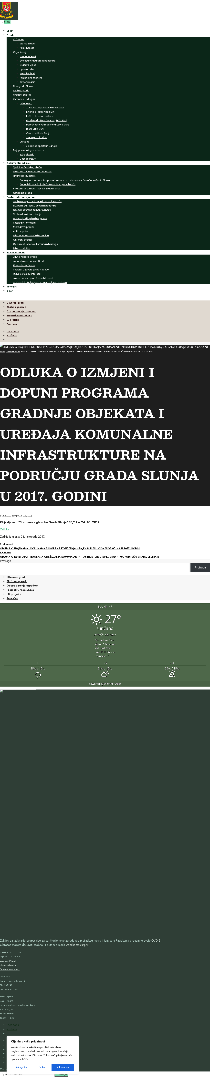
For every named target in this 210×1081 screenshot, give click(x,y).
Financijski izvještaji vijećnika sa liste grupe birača (47, 184)
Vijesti (10, 30)
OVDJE (155, 940)
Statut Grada (27, 43)
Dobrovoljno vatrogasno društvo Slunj (47, 124)
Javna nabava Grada (25, 256)
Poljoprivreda (27, 154)
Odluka (4, 529)
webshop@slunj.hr (77, 945)
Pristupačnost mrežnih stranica (31, 235)
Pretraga (5, 561)
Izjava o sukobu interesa (27, 274)
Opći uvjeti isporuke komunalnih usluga (35, 244)
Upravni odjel (27, 69)
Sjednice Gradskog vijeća (27, 167)
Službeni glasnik (16, 307)
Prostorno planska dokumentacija (32, 171)
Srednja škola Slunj (36, 137)
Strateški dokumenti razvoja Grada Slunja (36, 188)
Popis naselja (27, 48)
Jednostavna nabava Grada (29, 261)
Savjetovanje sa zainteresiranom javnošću (37, 201)
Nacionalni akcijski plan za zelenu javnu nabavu (40, 282)
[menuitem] (108, 97)
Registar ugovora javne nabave (31, 269)
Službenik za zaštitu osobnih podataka (34, 205)
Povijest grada (21, 90)
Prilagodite (21, 1067)
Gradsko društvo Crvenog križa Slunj (46, 120)
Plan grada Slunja (23, 86)
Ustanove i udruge (24, 99)
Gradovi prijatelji (22, 94)
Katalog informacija (24, 222)
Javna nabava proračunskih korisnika (34, 278)
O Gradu (18, 39)
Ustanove (26, 103)
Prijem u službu (21, 248)
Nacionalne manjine (31, 77)
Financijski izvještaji (24, 175)
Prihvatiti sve (63, 1067)
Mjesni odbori (27, 73)
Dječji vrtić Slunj (35, 129)
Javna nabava (16, 252)
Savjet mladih (27, 82)
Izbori (10, 291)
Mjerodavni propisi (23, 227)
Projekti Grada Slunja (19, 315)
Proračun (12, 324)
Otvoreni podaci (22, 239)
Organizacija (21, 52)
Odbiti (42, 1067)
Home (2, 351)
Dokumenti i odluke (19, 163)
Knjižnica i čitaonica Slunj (40, 111)
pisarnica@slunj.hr (8, 965)
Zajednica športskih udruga (41, 146)
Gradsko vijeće (28, 65)
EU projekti (13, 319)
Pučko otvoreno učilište (39, 116)
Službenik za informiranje (27, 214)
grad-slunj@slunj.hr (8, 960)
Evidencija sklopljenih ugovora (30, 218)
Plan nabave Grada (24, 265)
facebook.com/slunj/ (10, 969)
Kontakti (12, 286)
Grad (10, 35)
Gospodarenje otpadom (21, 311)
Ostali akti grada (22, 193)
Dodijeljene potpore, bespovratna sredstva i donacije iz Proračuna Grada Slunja (65, 180)
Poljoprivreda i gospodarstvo (29, 150)
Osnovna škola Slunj (37, 133)
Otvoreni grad (15, 302)
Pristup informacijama (21, 197)
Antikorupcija (20, 231)
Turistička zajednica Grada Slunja (45, 107)
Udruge (24, 141)
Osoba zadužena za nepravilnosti (32, 210)
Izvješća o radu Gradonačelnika (37, 60)
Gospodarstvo (28, 158)
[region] (43, 1055)
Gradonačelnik (28, 56)
